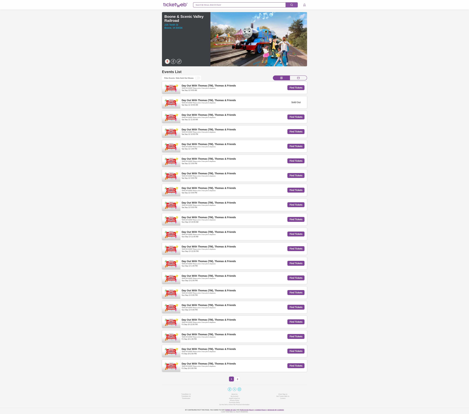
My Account (234, 396)
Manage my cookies (276, 410)
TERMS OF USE (230, 410)
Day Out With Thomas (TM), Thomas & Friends (209, 85)
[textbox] (245, 4)
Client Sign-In (282, 394)
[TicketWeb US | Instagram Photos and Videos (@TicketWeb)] (239, 389)
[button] (303, 5)
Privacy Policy (234, 400)
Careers (283, 398)
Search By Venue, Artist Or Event (208, 5)
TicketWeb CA (186, 394)
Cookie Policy (261, 410)
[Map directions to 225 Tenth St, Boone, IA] (167, 61)
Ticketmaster (186, 398)
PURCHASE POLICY (247, 410)
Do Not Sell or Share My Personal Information (234, 404)
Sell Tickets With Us (282, 396)
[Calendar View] (298, 78)
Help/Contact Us (234, 398)
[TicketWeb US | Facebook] (229, 389)
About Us (234, 394)
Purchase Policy (234, 402)
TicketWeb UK (186, 396)
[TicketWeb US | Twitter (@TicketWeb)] (234, 389)
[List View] (281, 78)
